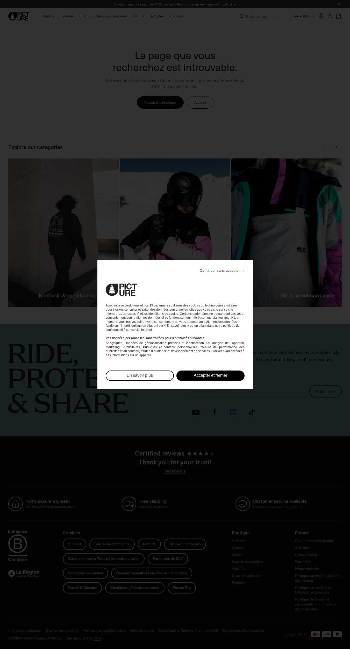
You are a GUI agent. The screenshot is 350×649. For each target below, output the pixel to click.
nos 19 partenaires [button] (157, 305)
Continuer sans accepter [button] (222, 270)
